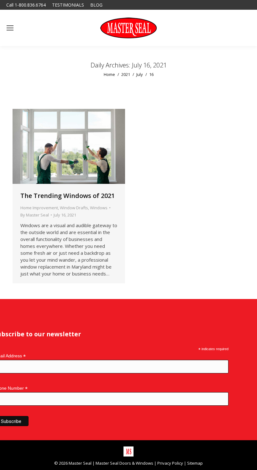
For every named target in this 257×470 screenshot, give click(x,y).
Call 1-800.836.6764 (26, 5)
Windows (99, 208)
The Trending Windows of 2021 (67, 195)
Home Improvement (39, 208)
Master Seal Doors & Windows (124, 463)
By (34, 215)
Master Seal (80, 463)
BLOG (96, 5)
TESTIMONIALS (68, 5)
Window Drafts (74, 208)
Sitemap (195, 463)
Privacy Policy (170, 463)
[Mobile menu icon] (10, 28)
